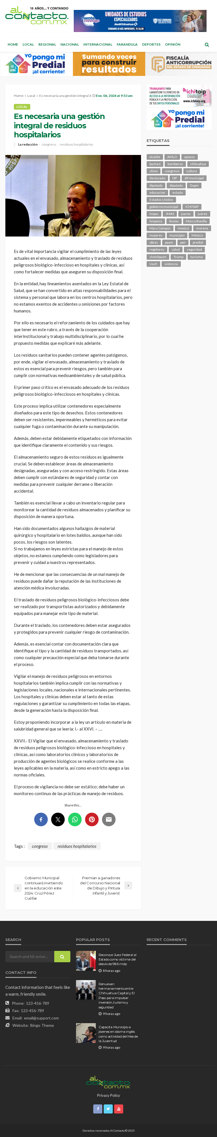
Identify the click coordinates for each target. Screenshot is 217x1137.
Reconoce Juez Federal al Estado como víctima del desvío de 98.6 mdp (117, 959)
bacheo (154, 164)
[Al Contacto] (36, 15)
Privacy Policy (108, 1095)
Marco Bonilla (196, 221)
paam (169, 242)
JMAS (170, 214)
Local (28, 44)
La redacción (28, 144)
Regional (47, 44)
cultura (191, 171)
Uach (153, 264)
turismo (196, 257)
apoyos (189, 157)
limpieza (155, 221)
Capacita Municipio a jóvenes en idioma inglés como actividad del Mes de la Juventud (118, 1034)
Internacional (97, 44)
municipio (177, 235)
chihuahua (198, 164)
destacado (157, 178)
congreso (49, 144)
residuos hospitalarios (76, 144)
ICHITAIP (192, 207)
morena (202, 228)
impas (154, 214)
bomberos (175, 164)
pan (183, 242)
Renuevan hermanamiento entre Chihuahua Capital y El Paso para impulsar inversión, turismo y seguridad (116, 995)
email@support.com (41, 1017)
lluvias (174, 221)
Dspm (194, 185)
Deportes (151, 44)
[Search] (207, 44)
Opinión (172, 44)
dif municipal (194, 178)
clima (153, 171)
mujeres (155, 235)
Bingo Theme (42, 1025)
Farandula (127, 44)
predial (198, 242)
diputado (176, 185)
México (197, 235)
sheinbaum (157, 257)
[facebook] (97, 1108)
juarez (186, 214)
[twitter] (108, 1108)
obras (153, 242)
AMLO (172, 157)
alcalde (154, 157)
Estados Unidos (161, 199)
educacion (157, 192)
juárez (202, 214)
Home (13, 44)
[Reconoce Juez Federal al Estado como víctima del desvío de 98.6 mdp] (86, 961)
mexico (183, 228)
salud (176, 249)
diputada (155, 185)
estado (177, 192)
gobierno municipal (163, 207)
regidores (156, 249)
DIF (174, 178)
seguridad (194, 249)
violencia (171, 264)
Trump (178, 257)
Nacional (69, 44)
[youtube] (118, 1108)
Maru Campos (160, 228)
